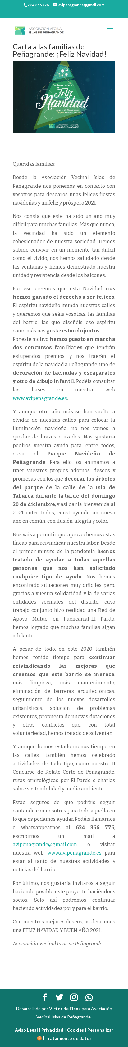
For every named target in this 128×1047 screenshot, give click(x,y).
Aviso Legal (26, 1029)
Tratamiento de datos (68, 1038)
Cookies (75, 1029)
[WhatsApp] (89, 997)
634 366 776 (38, 4)
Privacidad (52, 1029)
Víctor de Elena (65, 1008)
